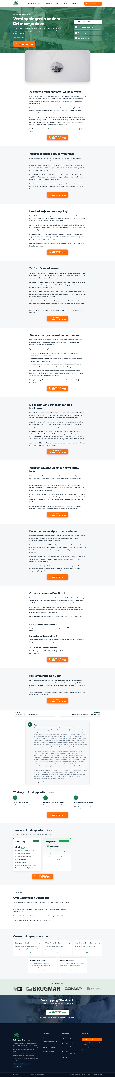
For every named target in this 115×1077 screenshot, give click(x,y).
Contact (73, 3)
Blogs (56, 3)
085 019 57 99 (63, 125)
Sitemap (100, 1074)
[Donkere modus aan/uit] (111, 3)
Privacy (83, 1074)
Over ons (64, 3)
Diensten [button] (48, 3)
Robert (18, 37)
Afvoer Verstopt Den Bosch (49, 1038)
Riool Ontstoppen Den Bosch (50, 1047)
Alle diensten (46, 1055)
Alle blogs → (65, 1058)
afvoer (80, 96)
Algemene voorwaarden (75, 1074)
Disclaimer (94, 1074)
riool (81, 359)
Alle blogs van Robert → (40, 782)
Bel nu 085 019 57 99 (90, 1039)
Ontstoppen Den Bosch (34, 3)
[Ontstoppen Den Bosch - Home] (15, 3)
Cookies (89, 1074)
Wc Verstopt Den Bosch (48, 1051)
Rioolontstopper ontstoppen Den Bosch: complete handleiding (69, 1046)
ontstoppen (73, 117)
